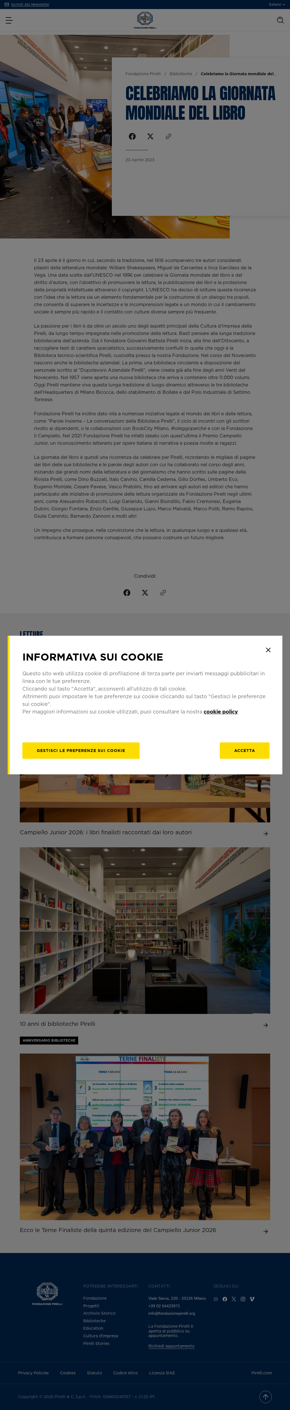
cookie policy (221, 711)
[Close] (268, 649)
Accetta (244, 750)
